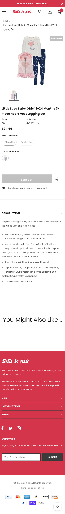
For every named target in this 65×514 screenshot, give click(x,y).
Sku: (4, 123)
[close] (62, 3)
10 (8, 188)
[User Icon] (50, 11)
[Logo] (22, 11)
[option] (32, 60)
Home (5, 20)
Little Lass (31, 119)
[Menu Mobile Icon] (4, 12)
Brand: (5, 119)
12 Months (9, 142)
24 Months (26, 142)
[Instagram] (19, 428)
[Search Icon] (40, 11)
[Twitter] (10, 428)
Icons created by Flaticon (32, 488)
